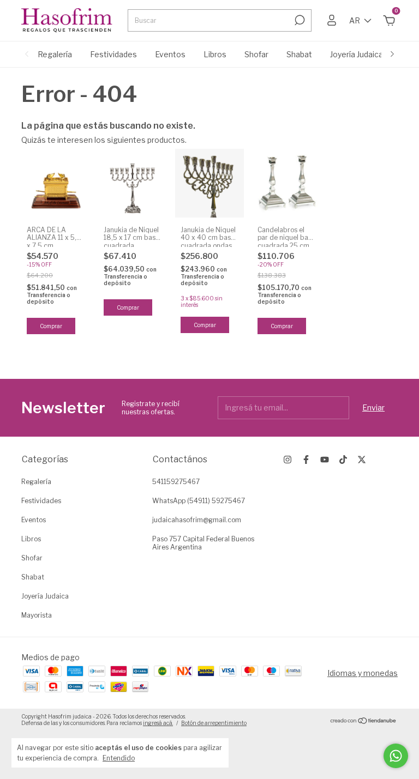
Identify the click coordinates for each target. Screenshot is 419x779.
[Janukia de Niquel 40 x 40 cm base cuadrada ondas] (209, 183)
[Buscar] (299, 20)
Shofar (256, 54)
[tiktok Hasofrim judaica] (343, 459)
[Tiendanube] (364, 721)
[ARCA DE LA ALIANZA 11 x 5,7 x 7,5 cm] (55, 183)
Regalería (55, 54)
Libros (214, 54)
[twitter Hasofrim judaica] (361, 459)
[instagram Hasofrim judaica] (287, 459)
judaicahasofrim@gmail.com (196, 520)
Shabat (299, 54)
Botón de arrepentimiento (214, 723)
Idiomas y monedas (362, 673)
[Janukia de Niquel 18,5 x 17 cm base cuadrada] (132, 183)
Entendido (119, 758)
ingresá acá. (158, 723)
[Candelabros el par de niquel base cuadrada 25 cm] (286, 183)
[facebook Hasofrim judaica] (306, 459)
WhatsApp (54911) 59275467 (198, 501)
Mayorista (36, 615)
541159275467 (176, 482)
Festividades (113, 54)
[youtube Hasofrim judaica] (324, 459)
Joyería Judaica (356, 54)
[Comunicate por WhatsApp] (396, 756)
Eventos (170, 54)
